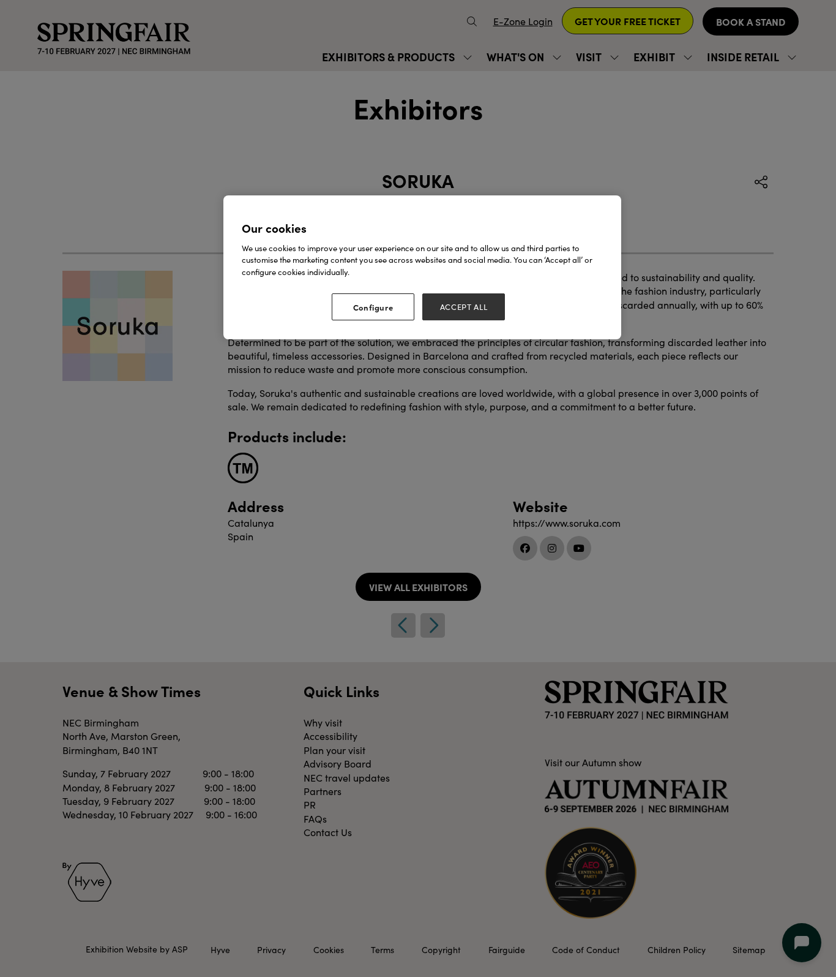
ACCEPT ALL (464, 306)
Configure (373, 306)
